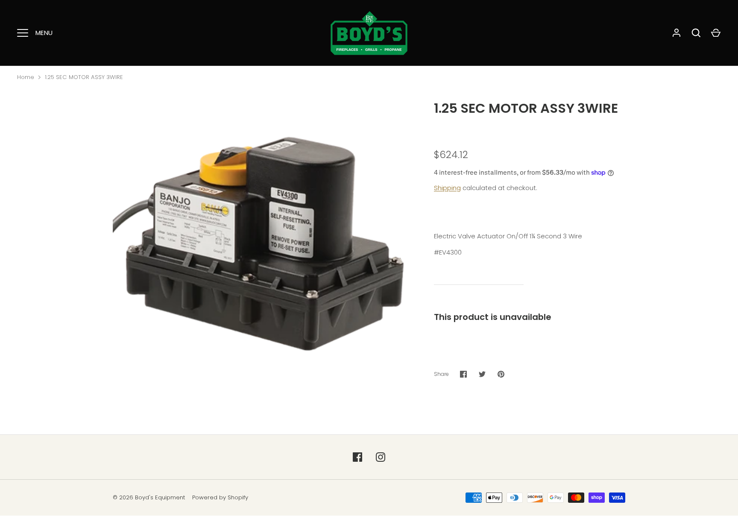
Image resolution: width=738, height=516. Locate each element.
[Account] (676, 32)
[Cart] (715, 32)
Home (25, 77)
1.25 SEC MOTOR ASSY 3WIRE (84, 77)
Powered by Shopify (220, 497)
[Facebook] (357, 457)
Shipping (447, 187)
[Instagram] (380, 457)
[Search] (696, 32)
